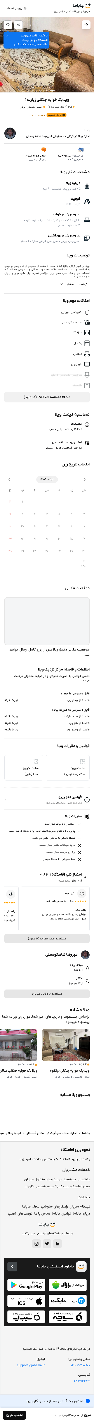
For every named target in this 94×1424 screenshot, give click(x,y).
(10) (57, 107)
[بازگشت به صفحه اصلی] (12, 1266)
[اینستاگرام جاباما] (36, 1243)
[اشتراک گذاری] (18, 24)
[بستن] (7, 36)
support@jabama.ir (31, 1365)
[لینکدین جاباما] (57, 1243)
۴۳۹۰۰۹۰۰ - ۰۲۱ (80, 1365)
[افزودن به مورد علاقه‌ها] (7, 24)
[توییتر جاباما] (47, 1243)
